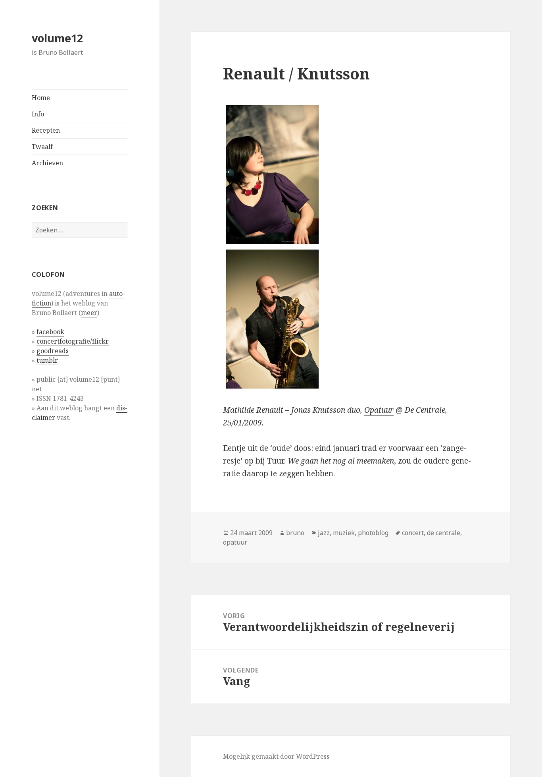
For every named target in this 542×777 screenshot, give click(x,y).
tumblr (47, 360)
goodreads (53, 350)
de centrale (443, 532)
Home (41, 97)
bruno (295, 532)
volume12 (57, 38)
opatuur (235, 542)
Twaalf (42, 146)
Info (38, 114)
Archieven (47, 162)
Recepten (46, 130)
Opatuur (379, 410)
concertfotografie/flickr (73, 341)
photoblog (373, 532)
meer (89, 312)
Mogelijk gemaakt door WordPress (276, 756)
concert (413, 532)
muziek (344, 532)
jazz (324, 532)
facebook (50, 331)
